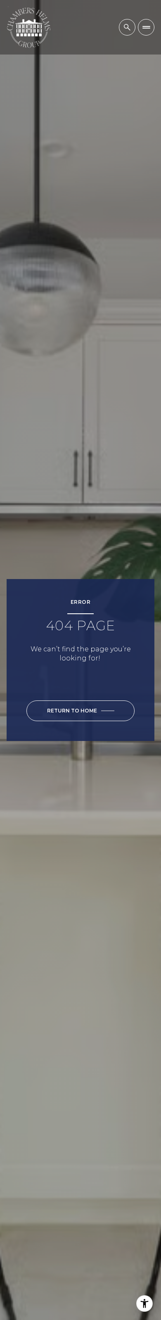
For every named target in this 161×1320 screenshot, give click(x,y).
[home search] (127, 27)
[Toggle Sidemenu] (146, 27)
